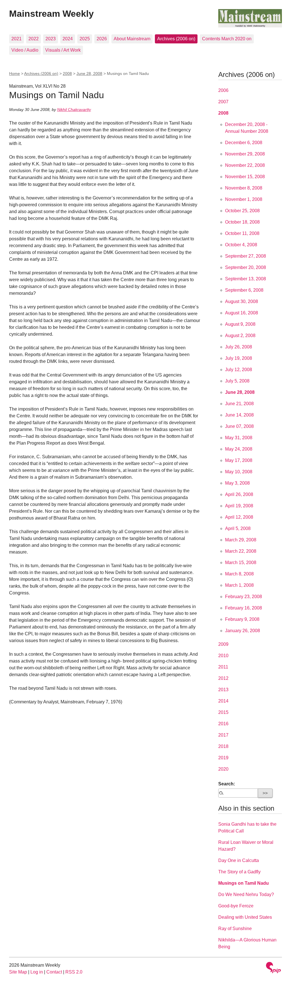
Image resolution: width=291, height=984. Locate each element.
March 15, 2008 (240, 562)
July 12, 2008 (238, 369)
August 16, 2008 (241, 312)
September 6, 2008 (244, 290)
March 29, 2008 (240, 539)
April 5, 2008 (238, 528)
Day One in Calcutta (238, 860)
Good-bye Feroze (235, 905)
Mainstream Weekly (51, 14)
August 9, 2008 (240, 324)
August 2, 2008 (240, 335)
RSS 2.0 (73, 972)
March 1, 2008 (239, 585)
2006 (223, 90)
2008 (67, 73)
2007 (223, 101)
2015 (223, 712)
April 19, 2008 (239, 505)
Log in (36, 972)
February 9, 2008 (242, 619)
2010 (223, 655)
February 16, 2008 (243, 607)
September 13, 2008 (245, 278)
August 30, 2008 (241, 301)
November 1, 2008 (243, 199)
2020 (223, 769)
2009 (223, 644)
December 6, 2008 (243, 142)
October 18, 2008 (242, 222)
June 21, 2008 (239, 403)
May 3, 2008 (237, 483)
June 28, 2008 (89, 73)
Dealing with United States (245, 917)
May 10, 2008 (238, 471)
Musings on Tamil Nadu (243, 883)
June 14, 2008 (239, 415)
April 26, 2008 (239, 494)
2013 (223, 689)
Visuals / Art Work (63, 50)
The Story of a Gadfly (239, 871)
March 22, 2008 (240, 551)
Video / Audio (24, 50)
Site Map (18, 972)
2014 (223, 701)
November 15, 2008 (245, 176)
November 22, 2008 (245, 165)
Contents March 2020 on (226, 38)
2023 (50, 38)
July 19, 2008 (238, 358)
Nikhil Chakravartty (74, 109)
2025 (85, 38)
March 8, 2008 (239, 573)
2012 (223, 678)
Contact (54, 972)
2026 (102, 38)
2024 (68, 38)
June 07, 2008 (239, 426)
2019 (223, 757)
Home (14, 73)
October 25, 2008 (242, 210)
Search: (226, 783)
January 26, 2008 (242, 630)
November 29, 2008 (245, 154)
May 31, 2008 (238, 437)
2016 (223, 723)
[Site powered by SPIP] (273, 968)
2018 (223, 746)
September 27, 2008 (245, 256)
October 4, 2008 (241, 244)
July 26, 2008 (238, 346)
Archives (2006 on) (176, 38)
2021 (16, 38)
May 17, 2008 (238, 460)
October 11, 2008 (242, 233)
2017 (223, 735)
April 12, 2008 (239, 517)
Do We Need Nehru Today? (246, 894)
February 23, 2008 (243, 596)
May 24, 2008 (238, 449)
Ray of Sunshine (235, 928)
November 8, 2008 (243, 188)
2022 (33, 38)
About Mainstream (132, 38)
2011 (223, 667)
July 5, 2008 (237, 381)
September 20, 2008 (245, 267)
